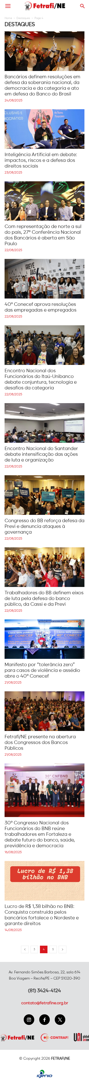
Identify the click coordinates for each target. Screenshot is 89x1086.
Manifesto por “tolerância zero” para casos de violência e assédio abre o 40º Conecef (42, 670)
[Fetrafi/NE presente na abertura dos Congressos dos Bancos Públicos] (44, 711)
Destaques (23, 18)
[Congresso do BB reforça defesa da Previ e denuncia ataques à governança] (44, 495)
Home (8, 18)
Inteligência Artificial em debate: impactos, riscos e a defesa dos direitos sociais (41, 160)
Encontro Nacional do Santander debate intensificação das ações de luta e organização (41, 454)
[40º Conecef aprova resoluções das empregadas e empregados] (44, 279)
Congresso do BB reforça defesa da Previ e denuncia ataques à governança (44, 526)
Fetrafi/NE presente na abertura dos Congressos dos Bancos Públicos (40, 742)
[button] (82, 6)
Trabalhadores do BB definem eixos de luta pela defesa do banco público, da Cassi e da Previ (44, 598)
